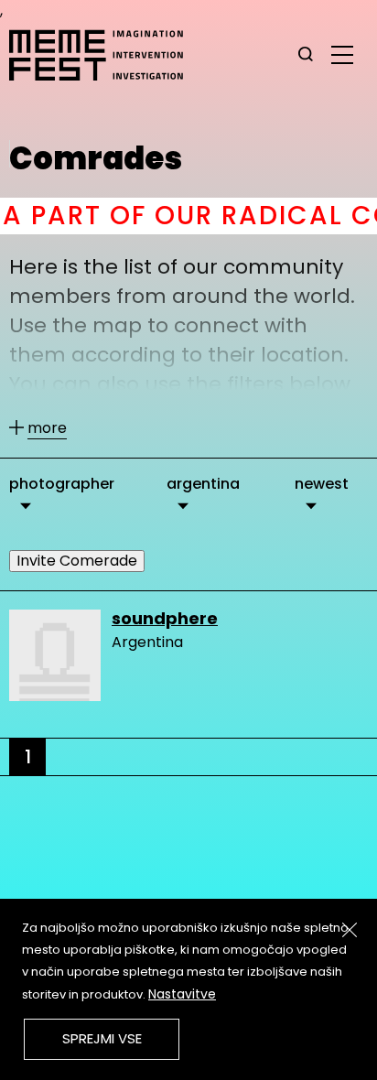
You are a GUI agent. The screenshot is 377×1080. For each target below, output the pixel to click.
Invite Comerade (76, 560)
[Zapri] (349, 930)
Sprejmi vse (102, 1038)
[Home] (105, 55)
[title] (305, 55)
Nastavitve (182, 994)
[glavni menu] (342, 54)
